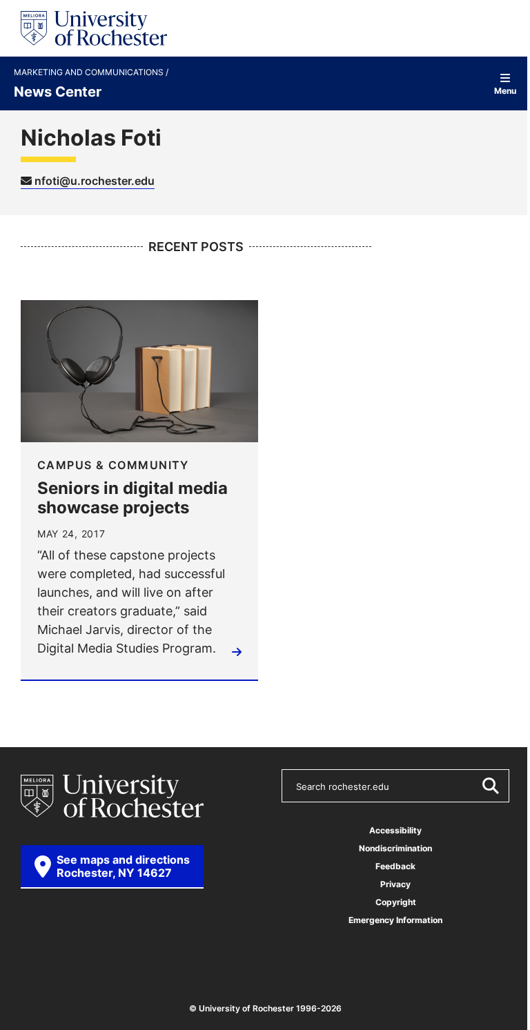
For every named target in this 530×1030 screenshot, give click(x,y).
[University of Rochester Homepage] (94, 28)
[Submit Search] (490, 786)
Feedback (395, 866)
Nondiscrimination (395, 848)
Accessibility (395, 830)
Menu (505, 90)
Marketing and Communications (90, 72)
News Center (57, 91)
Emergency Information (395, 920)
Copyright (395, 902)
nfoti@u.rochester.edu (93, 180)
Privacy (395, 884)
